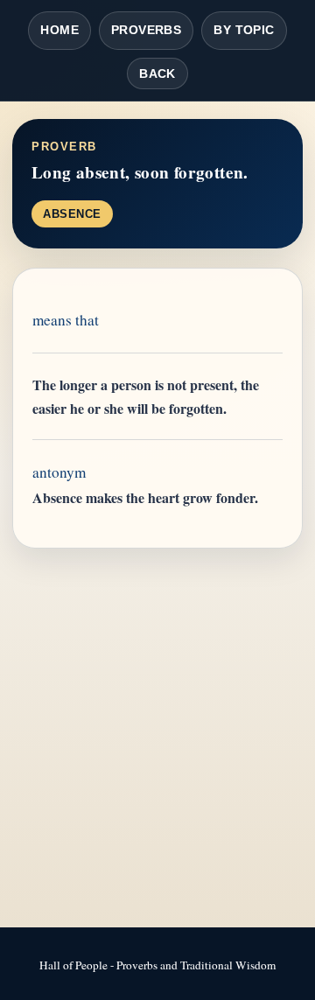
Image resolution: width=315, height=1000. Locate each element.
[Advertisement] (157, 739)
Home (59, 30)
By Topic (244, 30)
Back (157, 73)
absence (72, 213)
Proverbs (146, 30)
